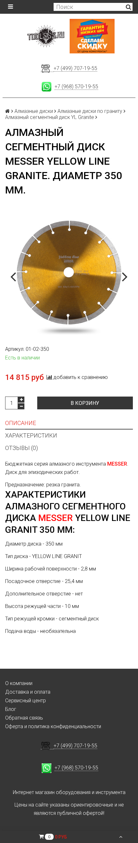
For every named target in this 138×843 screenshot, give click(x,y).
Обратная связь (24, 718)
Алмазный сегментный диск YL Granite (49, 117)
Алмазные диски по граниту (89, 111)
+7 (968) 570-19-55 (76, 86)
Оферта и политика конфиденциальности (53, 726)
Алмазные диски (33, 111)
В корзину (85, 403)
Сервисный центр (25, 700)
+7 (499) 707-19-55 (75, 68)
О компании (18, 683)
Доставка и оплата (27, 692)
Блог (10, 709)
